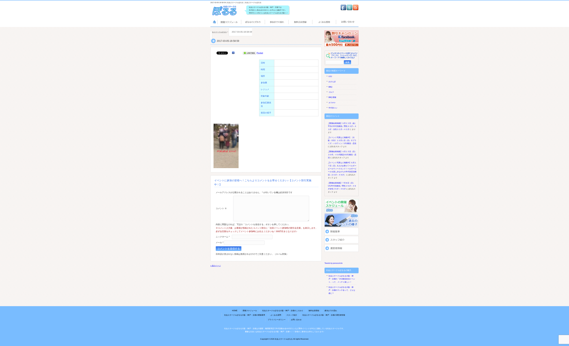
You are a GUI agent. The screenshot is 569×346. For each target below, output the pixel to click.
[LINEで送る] (249, 53)
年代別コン (333, 108)
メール (219, 242)
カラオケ (332, 103)
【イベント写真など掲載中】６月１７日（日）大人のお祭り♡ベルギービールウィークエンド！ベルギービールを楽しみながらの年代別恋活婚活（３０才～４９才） (342, 169)
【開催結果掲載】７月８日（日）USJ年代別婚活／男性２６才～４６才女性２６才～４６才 (342, 186)
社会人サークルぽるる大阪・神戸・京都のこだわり (253, 22)
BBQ (330, 87)
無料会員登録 (301, 22)
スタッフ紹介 (291, 315)
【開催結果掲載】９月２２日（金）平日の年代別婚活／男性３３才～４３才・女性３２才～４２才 (342, 126)
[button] (226, 146)
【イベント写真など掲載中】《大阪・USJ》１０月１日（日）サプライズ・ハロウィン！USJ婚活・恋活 (342, 140)
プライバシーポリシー (277, 320)
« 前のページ (215, 266)
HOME (214, 22)
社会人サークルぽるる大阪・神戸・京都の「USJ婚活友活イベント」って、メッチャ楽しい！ (342, 279)
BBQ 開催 (332, 97)
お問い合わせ (347, 22)
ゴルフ (331, 92)
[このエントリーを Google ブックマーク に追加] (233, 53)
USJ (330, 76)
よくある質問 (324, 22)
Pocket (260, 53)
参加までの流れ (277, 22)
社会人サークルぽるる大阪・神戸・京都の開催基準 (244, 315)
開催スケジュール (229, 22)
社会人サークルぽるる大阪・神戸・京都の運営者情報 (323, 315)
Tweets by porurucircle (334, 263)
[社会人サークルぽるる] (226, 15)
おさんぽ (332, 82)
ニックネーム (223, 237)
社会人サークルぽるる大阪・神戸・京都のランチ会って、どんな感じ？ (342, 290)
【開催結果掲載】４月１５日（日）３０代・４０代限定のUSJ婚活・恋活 (342, 154)
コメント (221, 208)
